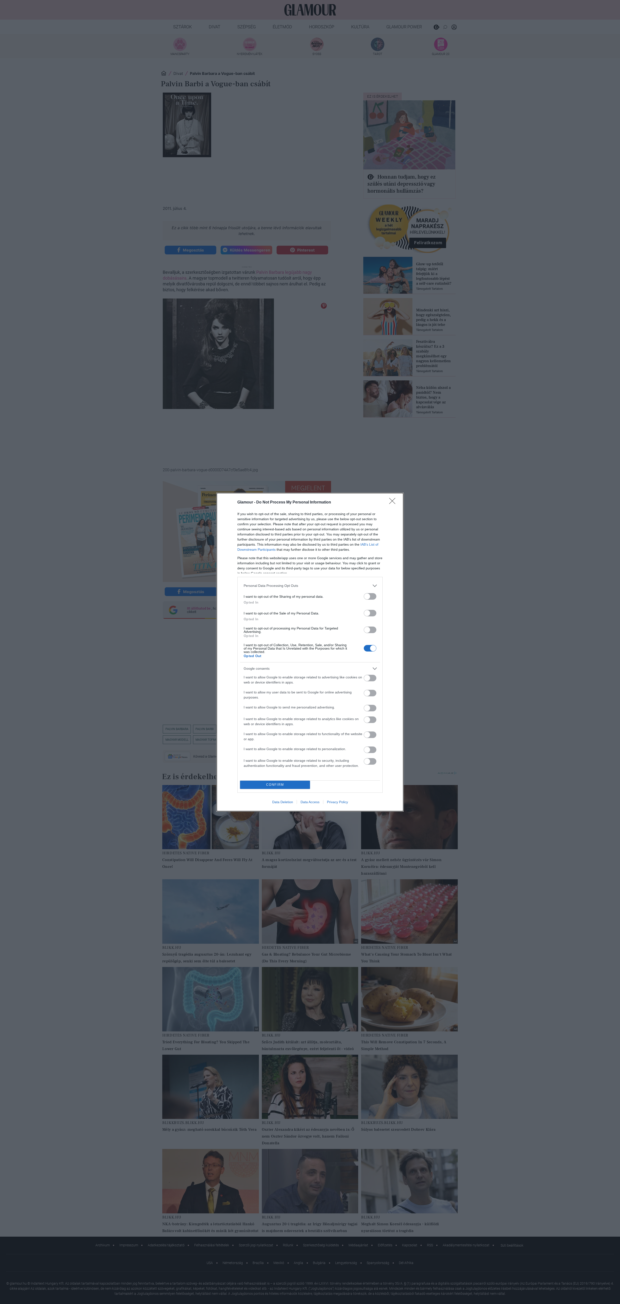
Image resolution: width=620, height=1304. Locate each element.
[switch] (370, 596)
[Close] (393, 502)
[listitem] (310, 585)
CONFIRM (275, 784)
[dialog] (310, 652)
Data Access (310, 802)
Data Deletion (282, 802)
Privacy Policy (337, 802)
